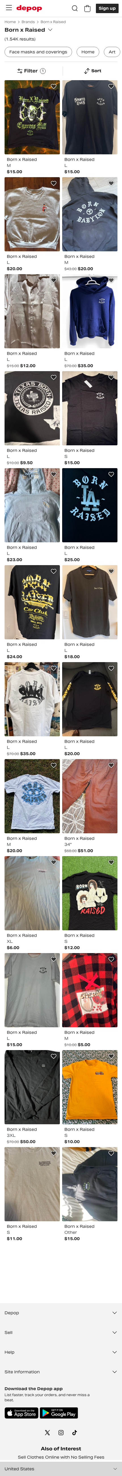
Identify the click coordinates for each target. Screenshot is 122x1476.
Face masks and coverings (38, 51)
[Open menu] (9, 7)
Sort (96, 70)
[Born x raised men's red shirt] (89, 990)
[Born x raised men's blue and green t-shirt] (32, 893)
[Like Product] (54, 86)
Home (87, 51)
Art (112, 51)
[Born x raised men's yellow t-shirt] (89, 1087)
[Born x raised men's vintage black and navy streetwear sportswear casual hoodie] (89, 214)
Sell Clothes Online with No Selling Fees (61, 1457)
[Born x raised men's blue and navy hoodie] (89, 311)
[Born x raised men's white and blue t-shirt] (32, 796)
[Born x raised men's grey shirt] (89, 602)
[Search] (75, 8)
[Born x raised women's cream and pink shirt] (32, 311)
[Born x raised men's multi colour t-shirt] (32, 408)
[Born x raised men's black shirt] (89, 699)
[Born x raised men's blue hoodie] (32, 505)
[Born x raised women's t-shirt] (32, 1184)
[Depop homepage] (29, 8)
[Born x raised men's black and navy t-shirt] (32, 602)
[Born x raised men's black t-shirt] (32, 117)
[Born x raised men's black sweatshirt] (32, 1087)
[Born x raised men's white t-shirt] (32, 699)
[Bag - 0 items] (87, 9)
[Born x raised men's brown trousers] (89, 796)
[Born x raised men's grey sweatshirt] (32, 214)
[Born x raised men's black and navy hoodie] (89, 1184)
